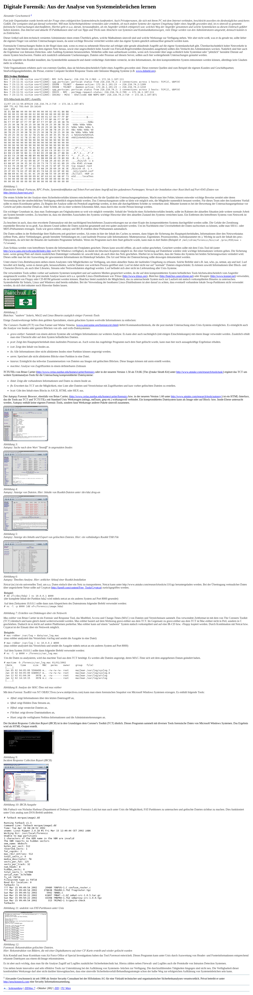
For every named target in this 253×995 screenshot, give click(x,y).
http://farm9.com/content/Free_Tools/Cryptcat (76, 587)
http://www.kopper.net (223, 276)
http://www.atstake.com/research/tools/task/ (199, 371)
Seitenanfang (15, 988)
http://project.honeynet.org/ (18, 192)
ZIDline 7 (30, 988)
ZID (57, 988)
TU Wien (66, 988)
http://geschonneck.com (16, 981)
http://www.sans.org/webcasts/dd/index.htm (27, 250)
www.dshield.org (145, 70)
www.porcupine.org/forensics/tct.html (97, 325)
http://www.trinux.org (135, 276)
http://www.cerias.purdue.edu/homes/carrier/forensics (65, 371)
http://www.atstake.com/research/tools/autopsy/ (196, 396)
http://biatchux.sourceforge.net (176, 276)
